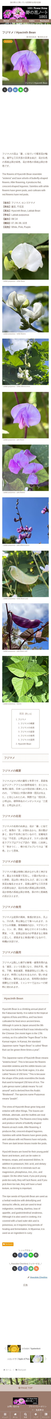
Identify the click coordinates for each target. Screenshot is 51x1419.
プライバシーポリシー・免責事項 (38, 1408)
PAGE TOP (26, 1388)
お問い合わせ (13, 1406)
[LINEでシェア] (20, 89)
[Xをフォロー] (14, 1268)
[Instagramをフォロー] (25, 1268)
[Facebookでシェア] (10, 89)
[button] (26, 89)
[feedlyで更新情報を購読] (30, 1268)
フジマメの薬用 (27, 740)
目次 (21, 713)
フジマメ (22, 719)
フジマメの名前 (27, 727)
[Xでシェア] (4, 89)
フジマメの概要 (27, 723)
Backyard (9, 1244)
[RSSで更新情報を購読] (36, 1268)
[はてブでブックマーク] (15, 89)
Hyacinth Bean (24, 744)
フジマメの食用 (27, 735)
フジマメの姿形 (27, 732)
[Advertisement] (25, 122)
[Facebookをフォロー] (20, 1268)
